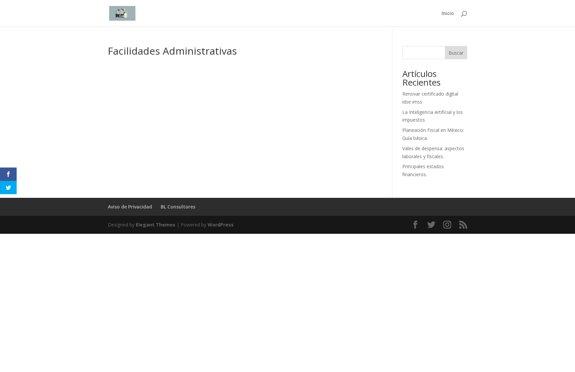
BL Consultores (178, 206)
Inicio (448, 13)
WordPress (221, 224)
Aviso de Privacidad (130, 206)
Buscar (456, 53)
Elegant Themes (155, 224)
